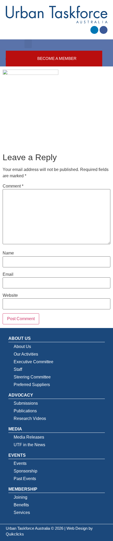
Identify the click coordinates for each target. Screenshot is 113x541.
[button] (28, 43)
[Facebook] (103, 30)
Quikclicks (15, 534)
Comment (13, 186)
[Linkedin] (94, 30)
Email (8, 274)
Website (10, 295)
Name (8, 253)
